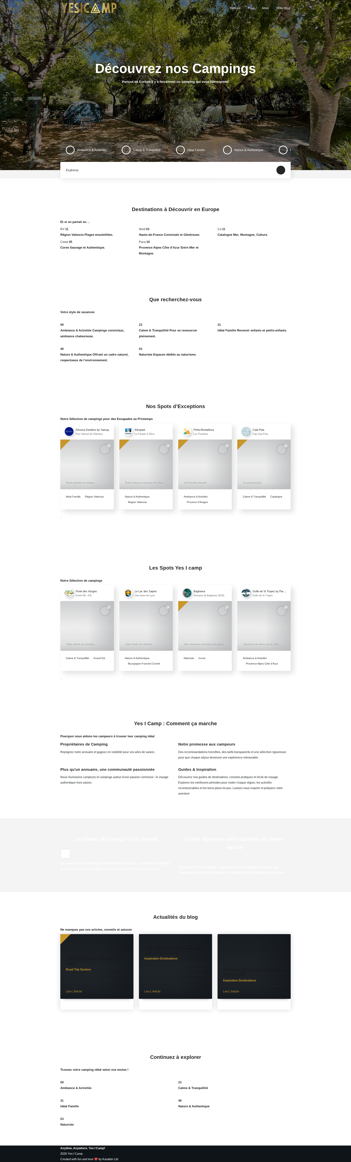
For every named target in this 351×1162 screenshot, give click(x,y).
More (265, 8)
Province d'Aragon (197, 502)
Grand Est (99, 658)
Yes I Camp (75, 1153)
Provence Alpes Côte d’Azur (261, 663)
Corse (201, 658)
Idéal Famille (73, 496)
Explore (235, 8)
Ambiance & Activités (196, 496)
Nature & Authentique (137, 496)
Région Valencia (94, 496)
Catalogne (276, 496)
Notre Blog (283, 8)
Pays (251, 8)
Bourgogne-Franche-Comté (143, 663)
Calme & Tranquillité (254, 496)
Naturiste (189, 658)
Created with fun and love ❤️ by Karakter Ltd (89, 1159)
